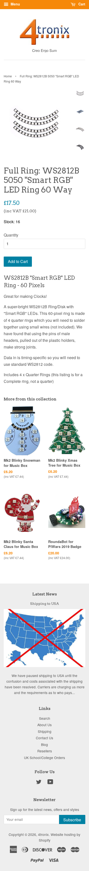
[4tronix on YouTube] (50, 782)
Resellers (44, 750)
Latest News (44, 594)
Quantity (11, 235)
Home (8, 76)
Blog (44, 744)
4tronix (43, 834)
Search (44, 718)
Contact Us (44, 737)
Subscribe (72, 820)
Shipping (44, 731)
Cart (81, 3)
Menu (15, 3)
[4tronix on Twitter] (39, 782)
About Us (44, 724)
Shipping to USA (44, 604)
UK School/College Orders (44, 757)
